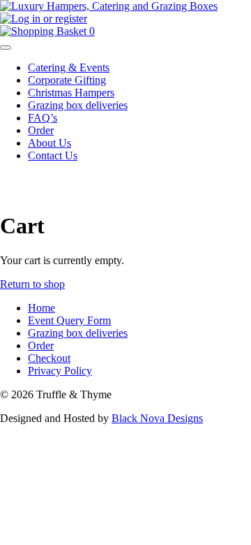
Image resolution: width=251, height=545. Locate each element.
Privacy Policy (60, 371)
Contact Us (52, 155)
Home (41, 308)
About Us (49, 143)
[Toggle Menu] (5, 47)
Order (41, 130)
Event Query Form (69, 320)
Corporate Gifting (67, 80)
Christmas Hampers (71, 93)
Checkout (49, 358)
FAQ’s (42, 118)
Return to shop (32, 284)
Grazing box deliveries (78, 105)
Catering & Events (68, 67)
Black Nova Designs (157, 418)
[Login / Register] (43, 18)
